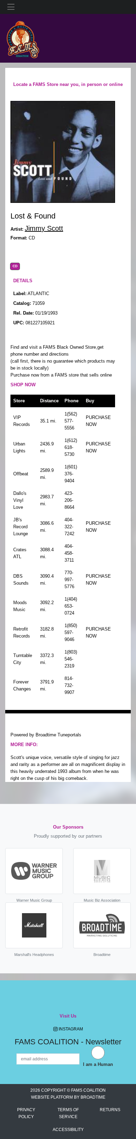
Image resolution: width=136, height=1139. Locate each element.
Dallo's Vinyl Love (20, 500)
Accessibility (68, 1129)
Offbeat (20, 473)
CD (15, 266)
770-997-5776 (69, 579)
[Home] (22, 37)
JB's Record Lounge (20, 526)
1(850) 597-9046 (71, 632)
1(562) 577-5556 (71, 420)
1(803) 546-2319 (71, 659)
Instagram (70, 1029)
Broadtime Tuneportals (58, 734)
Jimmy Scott (44, 228)
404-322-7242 (69, 526)
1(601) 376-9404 (71, 473)
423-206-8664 (69, 500)
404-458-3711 (69, 553)
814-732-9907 (69, 685)
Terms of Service (68, 1113)
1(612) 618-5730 (71, 447)
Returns (110, 1109)
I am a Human (98, 1064)
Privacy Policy (26, 1113)
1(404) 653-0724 (71, 606)
